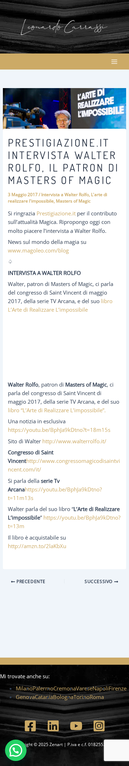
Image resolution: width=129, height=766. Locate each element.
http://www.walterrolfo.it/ (74, 441)
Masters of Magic (73, 201)
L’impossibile (72, 309)
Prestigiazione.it (56, 213)
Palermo (43, 688)
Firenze (117, 688)
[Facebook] (30, 726)
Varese (84, 688)
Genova (25, 696)
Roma (97, 696)
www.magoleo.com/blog (38, 250)
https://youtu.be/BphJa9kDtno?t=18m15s (59, 429)
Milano (24, 688)
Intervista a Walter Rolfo (65, 194)
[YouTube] (76, 726)
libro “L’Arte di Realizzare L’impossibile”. (57, 410)
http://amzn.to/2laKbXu (37, 546)
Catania (44, 696)
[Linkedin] (53, 726)
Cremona (64, 688)
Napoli (100, 688)
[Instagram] (99, 726)
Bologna (63, 696)
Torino (81, 696)
